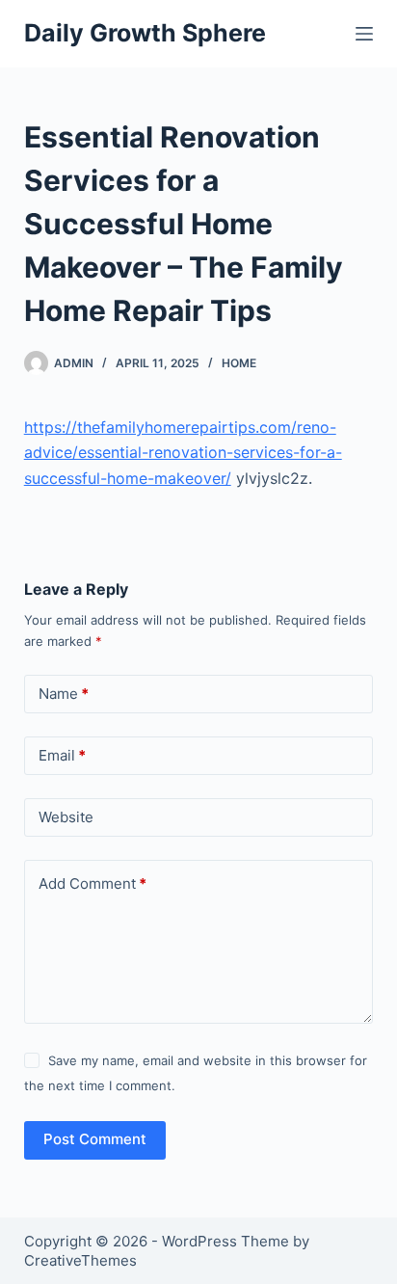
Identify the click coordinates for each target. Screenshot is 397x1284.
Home (239, 363)
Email (62, 755)
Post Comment (94, 1139)
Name (64, 693)
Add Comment (92, 883)
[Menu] (364, 33)
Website (66, 817)
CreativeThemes (80, 1260)
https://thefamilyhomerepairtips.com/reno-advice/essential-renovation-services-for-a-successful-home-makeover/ (183, 452)
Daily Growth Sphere (145, 32)
